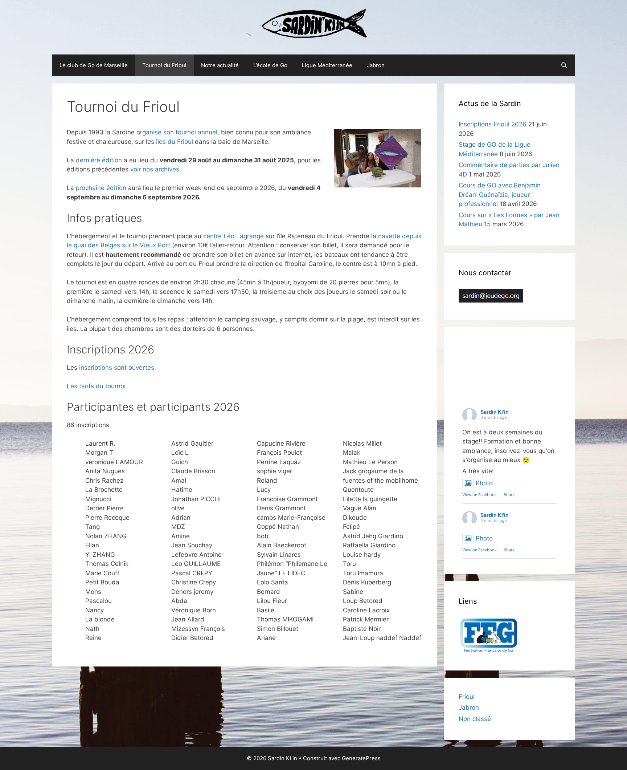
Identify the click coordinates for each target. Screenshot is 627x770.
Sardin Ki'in (494, 412)
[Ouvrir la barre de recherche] (564, 65)
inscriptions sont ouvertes (116, 367)
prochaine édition (101, 187)
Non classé (475, 718)
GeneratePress (361, 758)
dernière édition (99, 160)
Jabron (376, 65)
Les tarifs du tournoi (96, 386)
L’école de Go (270, 65)
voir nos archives (154, 169)
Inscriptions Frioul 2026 (492, 124)
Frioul (467, 696)
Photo (484, 483)
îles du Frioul (174, 141)
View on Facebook (479, 494)
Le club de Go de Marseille (94, 65)
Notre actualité (220, 65)
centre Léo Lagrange (233, 236)
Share (509, 494)
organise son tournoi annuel (176, 132)
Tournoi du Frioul (164, 65)
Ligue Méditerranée (327, 65)
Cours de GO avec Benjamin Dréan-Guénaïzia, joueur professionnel (500, 194)
